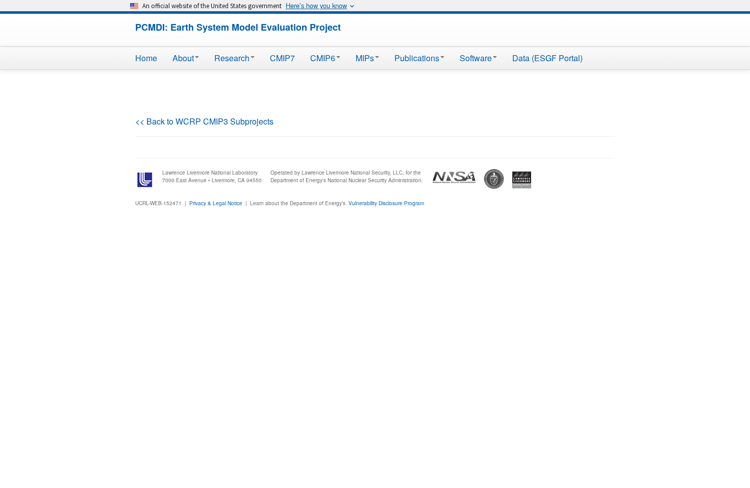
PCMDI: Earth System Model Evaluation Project (238, 27)
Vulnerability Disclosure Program (386, 203)
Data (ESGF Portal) (547, 58)
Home (146, 58)
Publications (416, 58)
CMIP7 (282, 58)
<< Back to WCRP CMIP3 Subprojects (204, 121)
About (183, 58)
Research (231, 58)
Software (476, 58)
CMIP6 (322, 58)
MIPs (365, 58)
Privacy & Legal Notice (215, 203)
